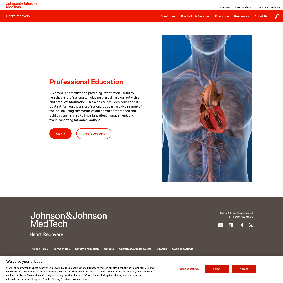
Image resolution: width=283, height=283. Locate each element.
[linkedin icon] (231, 225)
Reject (216, 269)
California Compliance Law (135, 249)
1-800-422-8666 (243, 216)
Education (222, 16)
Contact (225, 7)
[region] (141, 269)
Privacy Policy (39, 249)
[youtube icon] (220, 225)
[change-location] (252, 7)
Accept (244, 269)
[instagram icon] (241, 225)
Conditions (168, 16)
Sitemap (162, 249)
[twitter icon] (251, 225)
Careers (109, 249)
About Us (261, 16)
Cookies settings (189, 269)
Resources (241, 16)
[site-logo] (21, 5)
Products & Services (195, 16)
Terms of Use (62, 249)
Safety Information (87, 249)
